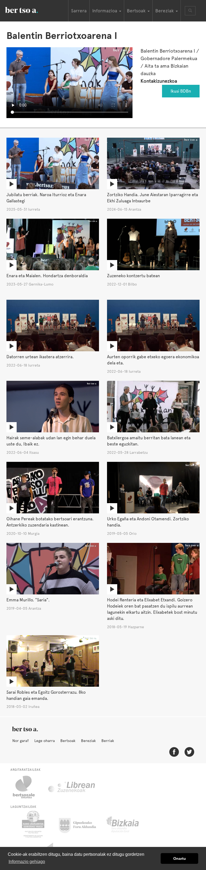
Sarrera (79, 10)
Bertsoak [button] (137, 10)
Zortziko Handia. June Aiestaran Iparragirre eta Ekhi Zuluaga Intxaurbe (152, 197)
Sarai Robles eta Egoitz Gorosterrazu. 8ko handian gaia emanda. (46, 695)
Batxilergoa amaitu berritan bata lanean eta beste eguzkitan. (148, 441)
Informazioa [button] (105, 10)
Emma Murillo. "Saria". (28, 599)
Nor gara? (20, 741)
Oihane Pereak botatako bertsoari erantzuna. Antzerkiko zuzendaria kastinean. (50, 522)
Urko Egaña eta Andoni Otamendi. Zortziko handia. (148, 522)
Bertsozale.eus (27, 787)
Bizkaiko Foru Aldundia (128, 824)
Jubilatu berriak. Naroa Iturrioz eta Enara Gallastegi (46, 197)
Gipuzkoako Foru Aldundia (80, 824)
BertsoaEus (29, 9)
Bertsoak (67, 741)
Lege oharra (44, 741)
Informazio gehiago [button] (27, 861)
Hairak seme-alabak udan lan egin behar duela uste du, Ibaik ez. (50, 441)
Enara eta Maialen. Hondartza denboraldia (47, 275)
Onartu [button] (179, 858)
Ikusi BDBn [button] (181, 91)
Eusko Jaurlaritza (32, 824)
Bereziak (88, 741)
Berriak (107, 741)
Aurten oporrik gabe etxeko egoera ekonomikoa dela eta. (153, 359)
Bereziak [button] (165, 10)
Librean (72, 787)
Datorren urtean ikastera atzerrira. (40, 356)
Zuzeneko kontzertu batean (133, 275)
